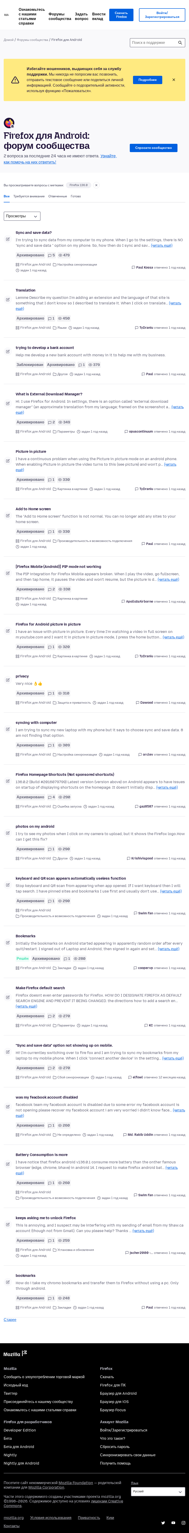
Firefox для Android (35, 264)
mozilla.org (14, 1518)
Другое (62, 374)
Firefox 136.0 (79, 185)
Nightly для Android (21, 1463)
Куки (110, 1518)
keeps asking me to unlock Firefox (46, 1218)
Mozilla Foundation (76, 1483)
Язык (134, 1483)
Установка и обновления (75, 1250)
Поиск (180, 42)
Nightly (10, 1455)
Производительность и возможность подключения (94, 541)
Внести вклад (99, 16)
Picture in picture (31, 451)
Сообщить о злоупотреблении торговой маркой (44, 1377)
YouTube (173, 1523)
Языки (62, 328)
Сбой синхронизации (73, 1077)
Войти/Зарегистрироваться (162, 15)
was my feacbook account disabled (47, 1097)
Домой (9, 40)
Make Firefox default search (40, 988)
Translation (25, 290)
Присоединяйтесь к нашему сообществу (38, 1402)
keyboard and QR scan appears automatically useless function (71, 878)
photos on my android (35, 826)
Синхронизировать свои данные (128, 1455)
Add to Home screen (33, 509)
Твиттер (10, 1393)
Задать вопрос (82, 16)
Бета (8, 1438)
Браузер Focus (113, 1410)
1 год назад (177, 267)
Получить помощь (115, 1463)
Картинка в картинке (72, 489)
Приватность (89, 1518)
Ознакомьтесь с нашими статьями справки (32, 16)
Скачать (107, 1377)
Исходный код (16, 1385)
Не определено (69, 1135)
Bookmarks (25, 936)
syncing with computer (36, 722)
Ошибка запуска (69, 806)
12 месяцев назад (172, 1077)
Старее (10, 1320)
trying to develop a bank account (45, 348)
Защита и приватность (74, 703)
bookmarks (25, 1275)
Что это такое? (112, 1438)
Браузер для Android (118, 1393)
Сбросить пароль (115, 1447)
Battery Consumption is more (42, 1155)
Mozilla (15, 1354)
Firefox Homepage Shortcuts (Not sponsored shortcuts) (65, 774)
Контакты (12, 1526)
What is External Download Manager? (49, 394)
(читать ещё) (161, 245)
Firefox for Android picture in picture (48, 624)
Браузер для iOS (114, 1402)
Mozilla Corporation (46, 1487)
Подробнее (148, 80)
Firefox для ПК (113, 1385)
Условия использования (50, 1518)
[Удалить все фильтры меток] (96, 185)
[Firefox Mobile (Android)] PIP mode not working (58, 566)
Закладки (64, 968)
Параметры (66, 432)
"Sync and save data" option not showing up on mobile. (64, 1045)
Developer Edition (20, 1430)
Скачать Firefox (121, 15)
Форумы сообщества (60, 16)
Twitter (163, 1523)
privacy (22, 676)
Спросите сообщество (153, 148)
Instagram (183, 1523)
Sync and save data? (34, 232)
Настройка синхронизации (77, 264)
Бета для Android (19, 1447)
